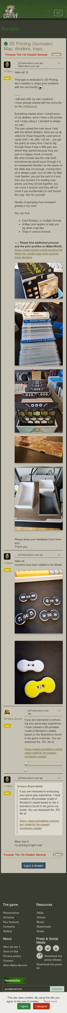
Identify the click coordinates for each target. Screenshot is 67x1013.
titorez (8, 71)
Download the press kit (49, 966)
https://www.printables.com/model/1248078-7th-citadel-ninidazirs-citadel (44, 752)
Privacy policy (12, 956)
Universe (8, 917)
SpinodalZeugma (13, 719)
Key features (11, 922)
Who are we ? (11, 947)
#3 (59, 710)
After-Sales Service (15, 965)
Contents (9, 926)
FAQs (40, 912)
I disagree (41, 1006)
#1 (59, 63)
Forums (10, 54)
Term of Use (10, 951)
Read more (50, 1001)
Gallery (7, 931)
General (42, 54)
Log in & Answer (33, 865)
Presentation (11, 912)
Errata (40, 931)
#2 (59, 554)
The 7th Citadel (26, 54)
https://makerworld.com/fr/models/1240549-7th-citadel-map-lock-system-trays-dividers (39, 253)
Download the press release (53, 957)
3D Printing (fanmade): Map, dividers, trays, (29, 45)
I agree (24, 1006)
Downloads (44, 926)
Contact (8, 960)
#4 (59, 777)
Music (40, 922)
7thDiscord (30, 106)
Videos (41, 917)
